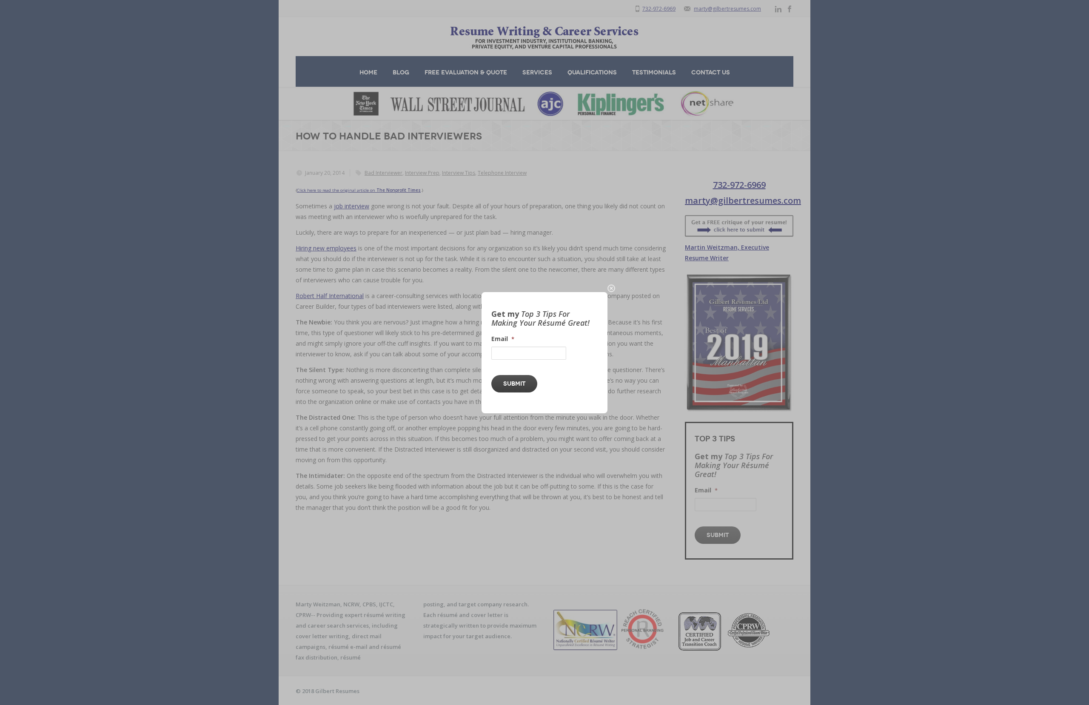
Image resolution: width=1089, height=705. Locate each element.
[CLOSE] (611, 288)
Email (502, 339)
